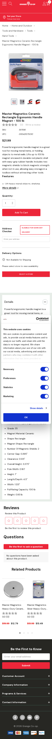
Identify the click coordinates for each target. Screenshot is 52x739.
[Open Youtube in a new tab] (29, 717)
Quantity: (7, 195)
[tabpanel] (13, 603)
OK (26, 417)
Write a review (32, 125)
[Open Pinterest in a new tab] (36, 717)
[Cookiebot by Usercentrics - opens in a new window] (37, 319)
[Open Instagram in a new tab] (22, 717)
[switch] (44, 378)
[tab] (20, 633)
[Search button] (10, 4)
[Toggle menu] (4, 3)
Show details (36, 408)
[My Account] (44, 4)
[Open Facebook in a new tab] (15, 717)
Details (8, 302)
